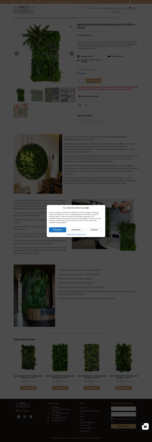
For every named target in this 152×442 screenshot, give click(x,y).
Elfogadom (57, 230)
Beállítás (94, 230)
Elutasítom (76, 230)
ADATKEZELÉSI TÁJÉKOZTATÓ (76, 234)
